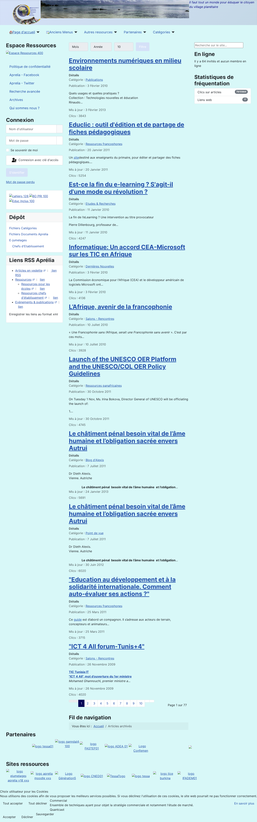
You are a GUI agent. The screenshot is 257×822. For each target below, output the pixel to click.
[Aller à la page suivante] (147, 701)
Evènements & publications (34, 302)
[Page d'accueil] (37, 32)
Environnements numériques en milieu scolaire (125, 64)
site (76, 157)
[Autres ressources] (115, 32)
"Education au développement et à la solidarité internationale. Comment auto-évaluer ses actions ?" (122, 587)
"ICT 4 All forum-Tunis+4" (106, 646)
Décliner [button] (27, 817)
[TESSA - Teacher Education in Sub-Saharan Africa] (42, 746)
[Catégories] (172, 32)
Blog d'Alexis (95, 460)
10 (140, 703)
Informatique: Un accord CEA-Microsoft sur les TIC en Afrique (127, 250)
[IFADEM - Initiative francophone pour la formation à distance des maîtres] (190, 775)
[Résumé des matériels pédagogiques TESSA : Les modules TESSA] (141, 776)
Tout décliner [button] (37, 803)
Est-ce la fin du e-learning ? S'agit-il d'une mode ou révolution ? (121, 188)
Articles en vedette (28, 270)
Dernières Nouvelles (100, 266)
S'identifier (16, 172)
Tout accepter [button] (13, 803)
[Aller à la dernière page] (151, 701)
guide (78, 619)
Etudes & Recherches (101, 204)
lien (42, 279)
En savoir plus (244, 803)
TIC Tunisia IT (79, 672)
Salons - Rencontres (100, 319)
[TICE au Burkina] (165, 775)
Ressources (23, 279)
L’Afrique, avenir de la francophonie (120, 306)
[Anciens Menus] (75, 32)
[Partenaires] (144, 32)
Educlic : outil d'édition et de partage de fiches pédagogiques (126, 128)
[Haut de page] (252, 817)
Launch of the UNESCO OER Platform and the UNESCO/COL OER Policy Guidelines (122, 366)
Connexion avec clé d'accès (37, 160)
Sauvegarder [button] (45, 814)
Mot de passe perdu (20, 182)
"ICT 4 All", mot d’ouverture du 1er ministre (100, 676)
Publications (94, 80)
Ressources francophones (104, 144)
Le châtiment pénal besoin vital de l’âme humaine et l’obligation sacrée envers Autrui (127, 441)
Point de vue (94, 533)
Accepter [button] (9, 817)
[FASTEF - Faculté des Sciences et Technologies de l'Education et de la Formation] (92, 746)
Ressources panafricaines (104, 385)
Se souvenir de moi (24, 150)
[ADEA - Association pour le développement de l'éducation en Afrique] (116, 746)
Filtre (142, 47)
